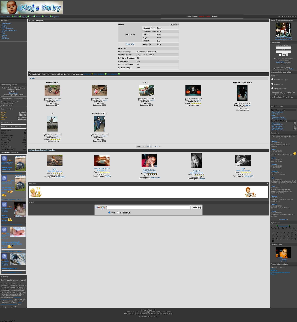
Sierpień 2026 (283, 226)
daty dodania (99, 74)
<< (148, 146)
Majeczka (4, 117)
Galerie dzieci (6, 23)
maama (57, 100)
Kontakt (38, 17)
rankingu (87, 74)
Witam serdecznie (278, 117)
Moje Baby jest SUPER (283, 39)
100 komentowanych (9, 30)
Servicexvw (13, 93)
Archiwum (283, 219)
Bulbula (3, 112)
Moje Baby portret (149, 172)
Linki (31, 17)
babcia (9, 160)
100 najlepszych (7, 28)
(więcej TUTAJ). (202, 16)
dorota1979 (249, 176)
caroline (275, 171)
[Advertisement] (13, 62)
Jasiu (274, 211)
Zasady (46, 17)
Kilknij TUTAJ (280, 62)
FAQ (3, 32)
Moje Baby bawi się (54, 171)
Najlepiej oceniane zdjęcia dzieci (42, 150)
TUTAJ (291, 69)
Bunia (3, 114)
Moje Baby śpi (102, 170)
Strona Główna (6, 17)
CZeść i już (275, 114)
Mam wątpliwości (277, 112)
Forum (16, 17)
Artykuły (24, 17)
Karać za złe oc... (278, 124)
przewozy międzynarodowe (11, 298)
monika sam (155, 178)
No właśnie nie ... (278, 130)
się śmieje (283, 261)
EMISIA (108, 176)
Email (128, 44)
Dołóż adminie (277, 126)
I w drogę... (284, 259)
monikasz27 (60, 177)
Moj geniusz (276, 123)
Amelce (273, 269)
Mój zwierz (55, 17)
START (32, 78)
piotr (2, 116)
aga (273, 178)
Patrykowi (274, 270)
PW (132, 44)
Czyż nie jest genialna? (283, 37)
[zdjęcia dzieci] (32, 13)
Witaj (273, 115)
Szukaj (4, 37)
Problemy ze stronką (279, 119)
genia (3, 119)
